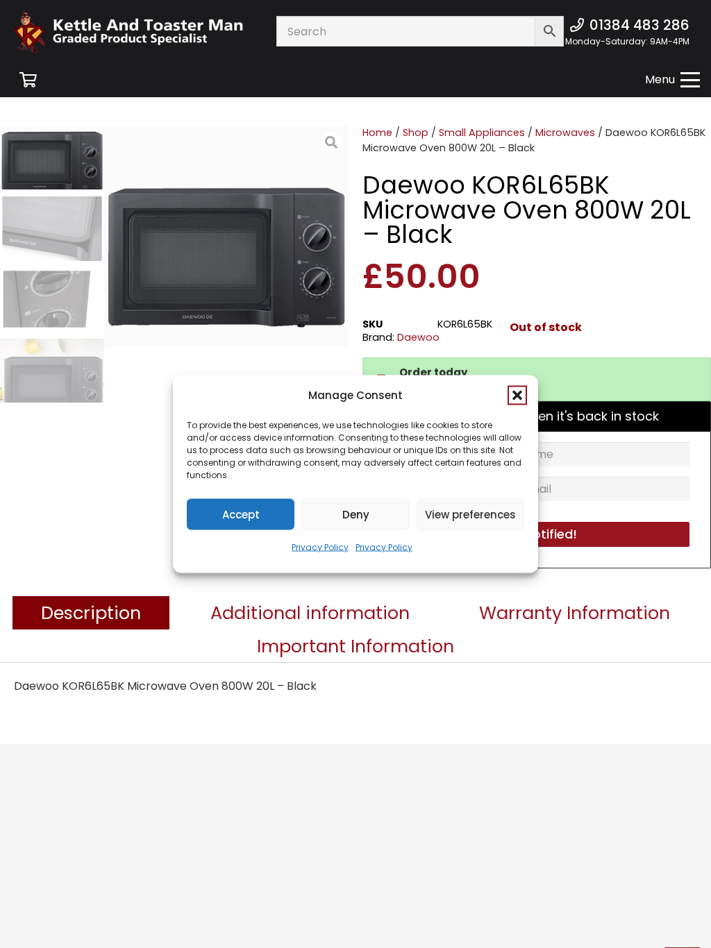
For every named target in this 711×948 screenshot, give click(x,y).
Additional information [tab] (310, 612)
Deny (355, 514)
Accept (241, 514)
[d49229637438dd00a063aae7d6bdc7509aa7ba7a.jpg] (226, 247)
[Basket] (27, 79)
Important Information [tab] (355, 646)
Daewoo (418, 337)
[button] (517, 396)
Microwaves (565, 132)
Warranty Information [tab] (574, 612)
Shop (415, 132)
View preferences (470, 514)
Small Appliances (482, 132)
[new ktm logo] (127, 31)
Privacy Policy (320, 547)
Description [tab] (91, 612)
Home (377, 132)
